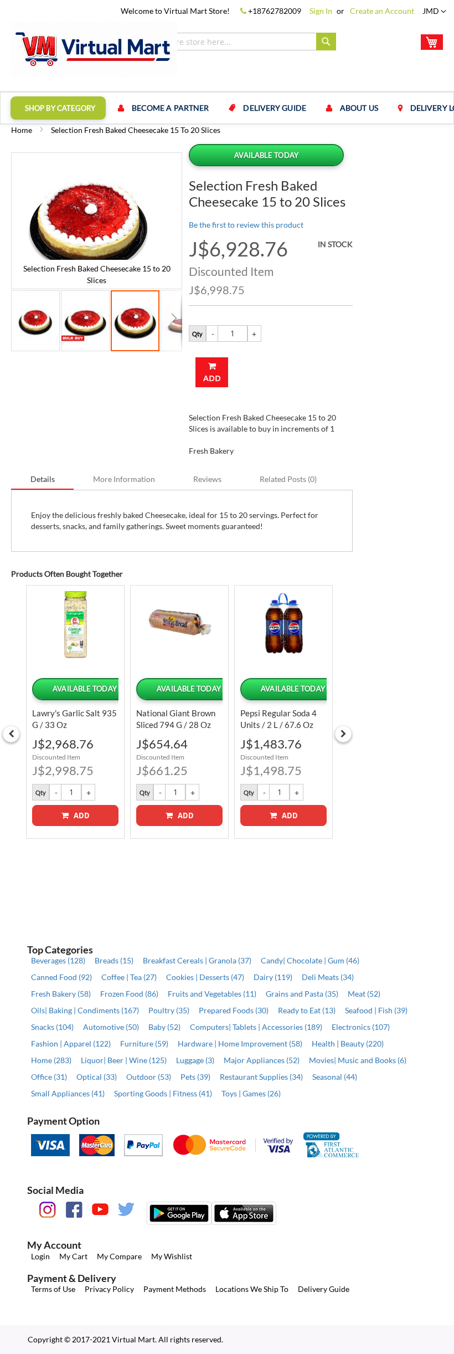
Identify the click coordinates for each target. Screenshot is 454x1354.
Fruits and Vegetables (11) (212, 993)
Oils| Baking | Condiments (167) (85, 1010)
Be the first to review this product (246, 224)
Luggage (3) (195, 1060)
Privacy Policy (109, 1289)
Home (21, 130)
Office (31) (49, 1076)
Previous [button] (11, 734)
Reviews (207, 479)
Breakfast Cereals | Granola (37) (197, 960)
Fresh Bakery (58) (61, 993)
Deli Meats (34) (328, 977)
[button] (434, 12)
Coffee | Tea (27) (129, 977)
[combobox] (232, 41)
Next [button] (343, 734)
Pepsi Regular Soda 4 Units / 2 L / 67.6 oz (278, 719)
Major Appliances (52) (262, 1060)
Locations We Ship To (251, 1289)
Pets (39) (195, 1076)
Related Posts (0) (288, 479)
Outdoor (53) (148, 1076)
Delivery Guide (323, 1289)
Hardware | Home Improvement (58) (240, 1043)
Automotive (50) (111, 1027)
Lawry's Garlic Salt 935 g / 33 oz (74, 719)
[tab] (42, 479)
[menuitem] (58, 108)
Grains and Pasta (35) (302, 993)
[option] (75, 711)
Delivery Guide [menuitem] (274, 107)
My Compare (119, 1256)
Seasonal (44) (334, 1076)
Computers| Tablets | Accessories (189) (256, 1027)
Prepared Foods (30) (234, 1010)
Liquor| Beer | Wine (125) (124, 1060)
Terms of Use (53, 1289)
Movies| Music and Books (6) (357, 1060)
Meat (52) (364, 993)
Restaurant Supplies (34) (261, 1076)
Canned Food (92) (61, 977)
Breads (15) (114, 960)
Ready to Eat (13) (307, 1010)
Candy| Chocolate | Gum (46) (310, 960)
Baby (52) (164, 1027)
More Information (124, 479)
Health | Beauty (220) (348, 1043)
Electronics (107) (361, 1027)
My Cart (73, 1256)
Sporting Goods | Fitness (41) (163, 1093)
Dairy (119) (273, 977)
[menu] (227, 108)
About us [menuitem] (359, 107)
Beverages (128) (58, 960)
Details (42, 479)
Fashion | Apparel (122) (71, 1043)
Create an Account (382, 11)
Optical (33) (96, 1076)
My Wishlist (171, 1256)
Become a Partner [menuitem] (170, 107)
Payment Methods (174, 1289)
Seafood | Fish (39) (376, 1010)
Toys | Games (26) (251, 1093)
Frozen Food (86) (129, 993)
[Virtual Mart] (94, 49)
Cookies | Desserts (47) (205, 977)
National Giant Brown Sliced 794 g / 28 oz (175, 719)
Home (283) (51, 1060)
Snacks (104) (52, 1027)
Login (40, 1256)
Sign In (320, 11)
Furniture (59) (144, 1043)
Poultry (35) (168, 1010)
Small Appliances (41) (68, 1093)
